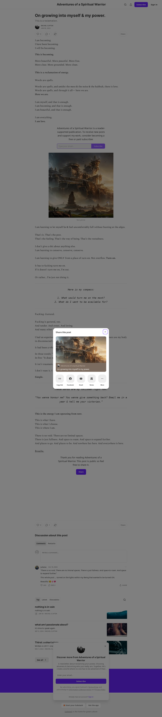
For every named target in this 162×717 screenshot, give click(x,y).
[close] (105, 332)
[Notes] (92, 379)
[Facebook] (70, 379)
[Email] (81, 379)
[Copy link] (60, 379)
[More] (102, 379)
